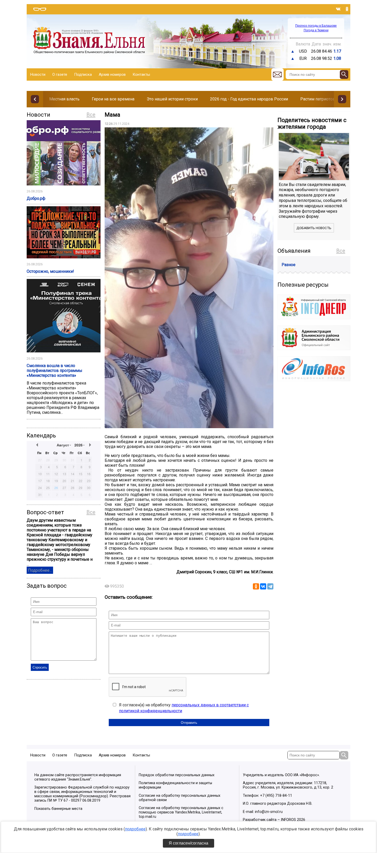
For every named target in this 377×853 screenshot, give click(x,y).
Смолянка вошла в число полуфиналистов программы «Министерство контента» (54, 370)
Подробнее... (40, 570)
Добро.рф (36, 198)
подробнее (135, 829)
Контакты (141, 74)
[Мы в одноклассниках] (347, 9)
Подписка (83, 74)
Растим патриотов (317, 99)
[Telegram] (270, 586)
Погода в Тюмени (316, 30)
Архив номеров (112, 74)
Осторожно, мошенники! (50, 271)
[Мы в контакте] (338, 9)
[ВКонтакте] (263, 586)
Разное (288, 264)
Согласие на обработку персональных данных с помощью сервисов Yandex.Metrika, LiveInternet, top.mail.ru (181, 812)
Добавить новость (313, 228)
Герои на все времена (113, 99)
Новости (37, 74)
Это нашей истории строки (172, 99)
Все (90, 114)
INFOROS (288, 820)
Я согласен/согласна (188, 843)
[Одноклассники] (256, 586)
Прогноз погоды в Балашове (316, 25)
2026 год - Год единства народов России (249, 99)
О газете (59, 74)
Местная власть (64, 99)
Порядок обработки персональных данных (176, 775)
